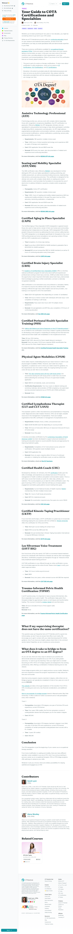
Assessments (48, 922)
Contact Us (61, 904)
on (63, 39)
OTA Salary (61, 889)
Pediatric (47, 908)
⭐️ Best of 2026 (48, 890)
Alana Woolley (33, 814)
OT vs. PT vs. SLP (62, 885)
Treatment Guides (49, 924)
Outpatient (47, 906)
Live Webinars (48, 888)
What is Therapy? (62, 883)
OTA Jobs (60, 893)
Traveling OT (61, 917)
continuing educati (56, 39)
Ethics (46, 902)
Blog (46, 920)
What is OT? (61, 881)
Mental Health (48, 904)
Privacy (60, 906)
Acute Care (47, 896)
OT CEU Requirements (50, 918)
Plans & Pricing (48, 881)
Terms (59, 908)
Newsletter (60, 909)
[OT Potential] (27, 3)
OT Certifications (62, 895)
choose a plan (6, 21)
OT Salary (60, 887)
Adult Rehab (48, 898)
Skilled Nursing (48, 912)
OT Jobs (60, 891)
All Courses (47, 886)
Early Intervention (49, 900)
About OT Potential (62, 902)
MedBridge (61, 915)
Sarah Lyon (32, 781)
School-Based (48, 910)
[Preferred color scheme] (60, 3)
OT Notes (60, 897)
